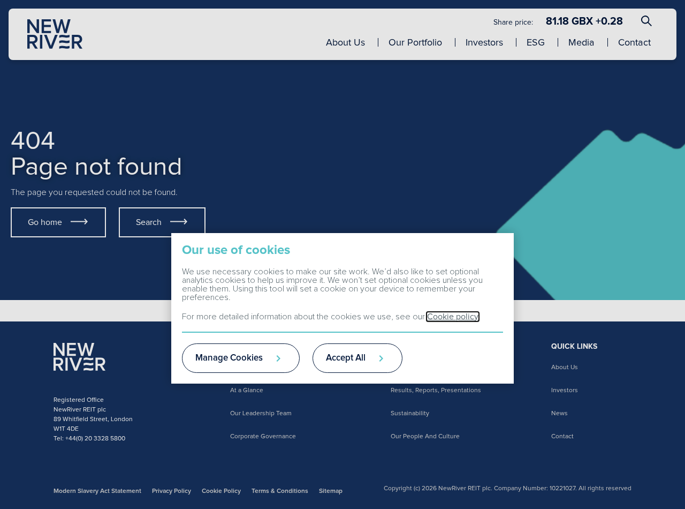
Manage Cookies (229, 358)
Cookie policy (452, 316)
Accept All (346, 358)
